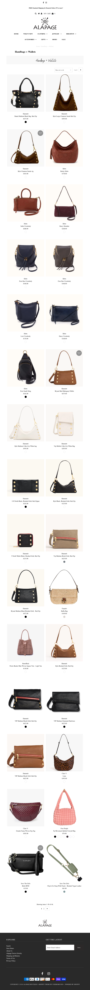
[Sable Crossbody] (25, 203)
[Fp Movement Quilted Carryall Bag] (64, 807)
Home (16, 34)
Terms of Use (10, 958)
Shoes (54, 39)
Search (8, 946)
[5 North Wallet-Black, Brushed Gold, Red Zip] (25, 533)
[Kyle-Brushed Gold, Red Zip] (64, 642)
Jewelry (55, 34)
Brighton (70, 34)
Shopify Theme (44, 984)
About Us (9, 951)
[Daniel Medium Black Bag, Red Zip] (25, 93)
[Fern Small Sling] (25, 368)
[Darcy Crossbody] (64, 313)
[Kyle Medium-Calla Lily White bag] (25, 423)
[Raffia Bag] (64, 587)
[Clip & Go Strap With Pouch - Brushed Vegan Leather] (64, 862)
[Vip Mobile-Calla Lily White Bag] (64, 423)
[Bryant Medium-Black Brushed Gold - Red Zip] (25, 587)
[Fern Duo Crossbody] (25, 258)
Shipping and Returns (13, 956)
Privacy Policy (10, 961)
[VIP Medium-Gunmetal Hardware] (64, 697)
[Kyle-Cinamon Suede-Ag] (25, 148)
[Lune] (64, 752)
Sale (64, 39)
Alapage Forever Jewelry (14, 953)
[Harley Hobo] (64, 148)
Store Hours (10, 948)
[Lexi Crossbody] (25, 313)
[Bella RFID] (25, 862)
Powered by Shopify (72, 984)
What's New (28, 34)
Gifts (43, 39)
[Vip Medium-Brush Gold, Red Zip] (64, 533)
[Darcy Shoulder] (64, 203)
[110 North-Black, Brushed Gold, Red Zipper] (25, 477)
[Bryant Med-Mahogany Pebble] (64, 368)
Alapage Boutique (30, 984)
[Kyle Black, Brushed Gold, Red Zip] (64, 477)
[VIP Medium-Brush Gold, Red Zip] (25, 697)
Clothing (41, 34)
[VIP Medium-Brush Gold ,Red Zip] (25, 752)
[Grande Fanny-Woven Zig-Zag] (25, 807)
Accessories (29, 39)
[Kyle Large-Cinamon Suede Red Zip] (64, 93)
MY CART (49, 13)
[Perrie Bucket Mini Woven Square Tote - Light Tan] (25, 642)
